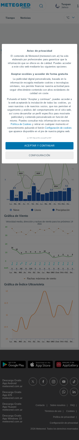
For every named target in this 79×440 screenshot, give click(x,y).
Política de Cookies (21, 124)
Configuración (39, 155)
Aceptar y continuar (39, 145)
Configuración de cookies (58, 127)
